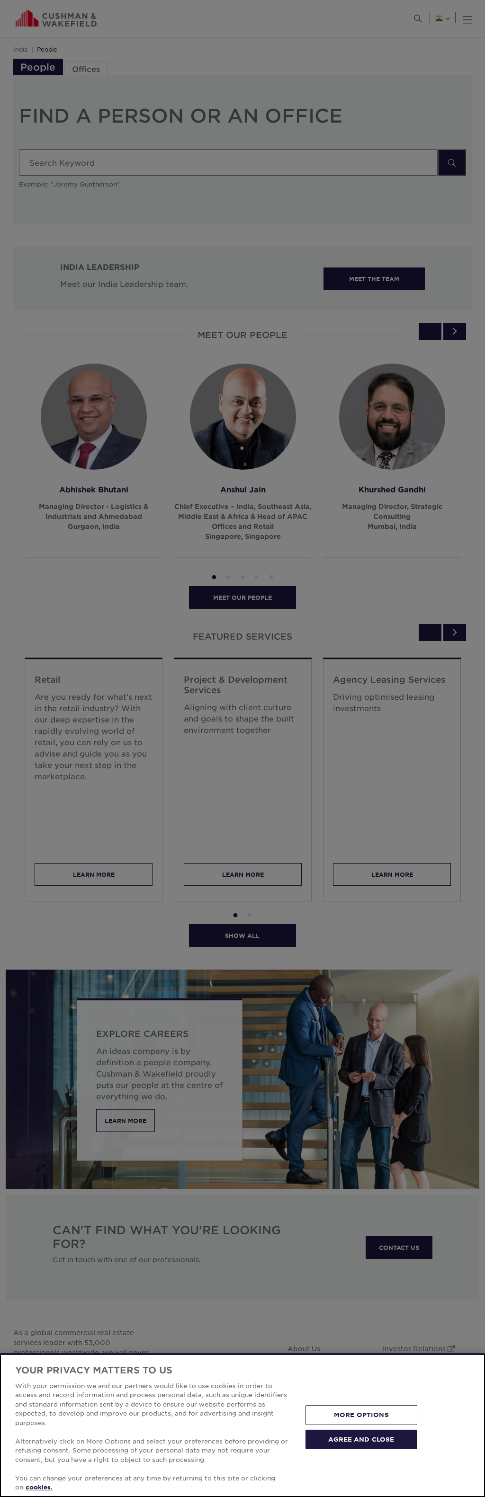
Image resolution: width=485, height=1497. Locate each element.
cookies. (39, 1487)
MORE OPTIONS (361, 1414)
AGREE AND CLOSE (361, 1439)
